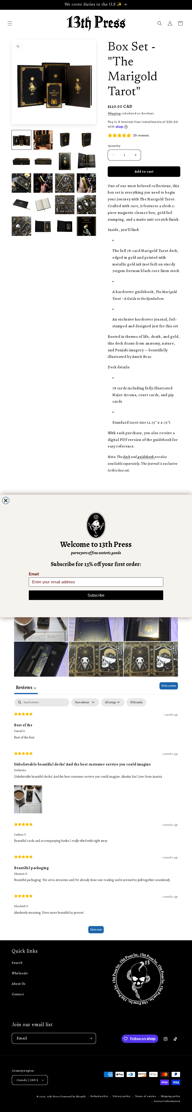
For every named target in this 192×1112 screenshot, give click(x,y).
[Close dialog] (5, 500)
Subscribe (96, 595)
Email (34, 574)
